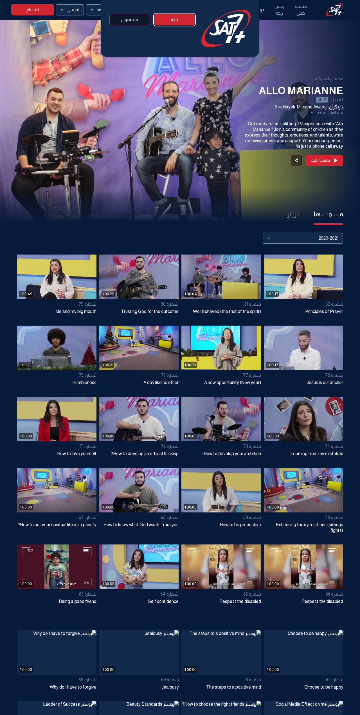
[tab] (328, 214)
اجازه (174, 19)
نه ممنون (129, 19)
